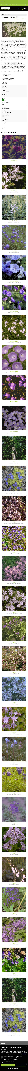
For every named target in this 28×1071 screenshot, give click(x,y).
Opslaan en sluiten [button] (8, 1065)
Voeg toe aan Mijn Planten (21, 18)
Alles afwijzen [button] (21, 1065)
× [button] (26, 1046)
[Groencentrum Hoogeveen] (5, 8)
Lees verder (24, 1054)
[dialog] (14, 1058)
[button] (14, 1068)
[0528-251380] (26, 5)
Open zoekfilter (6, 14)
